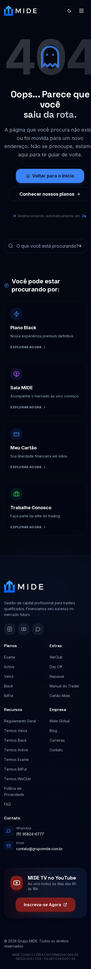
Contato (56, 750)
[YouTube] (23, 629)
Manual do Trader (64, 686)
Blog (53, 730)
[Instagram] (9, 629)
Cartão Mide (60, 695)
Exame (9, 657)
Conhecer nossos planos (46, 194)
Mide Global (60, 721)
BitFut (8, 695)
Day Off (56, 667)
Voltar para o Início (53, 175)
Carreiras (57, 740)
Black (8, 686)
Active (9, 667)
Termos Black (15, 740)
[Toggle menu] (81, 10)
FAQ (7, 804)
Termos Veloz (15, 730)
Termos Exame (16, 759)
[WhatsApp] (37, 629)
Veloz (9, 676)
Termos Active (16, 750)
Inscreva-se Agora (42, 904)
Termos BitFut (15, 769)
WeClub (56, 657)
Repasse (57, 676)
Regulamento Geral (20, 721)
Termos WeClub (17, 779)
